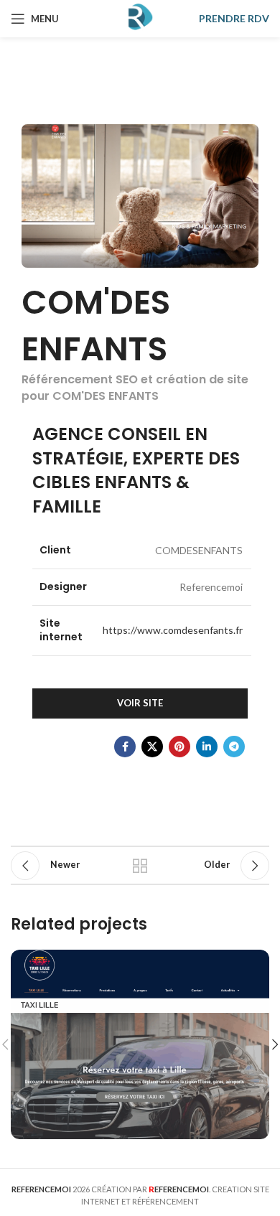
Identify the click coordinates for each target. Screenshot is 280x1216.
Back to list (140, 865)
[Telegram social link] (234, 746)
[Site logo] (140, 17)
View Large (256, 962)
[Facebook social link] (125, 746)
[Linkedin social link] (207, 746)
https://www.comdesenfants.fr (173, 630)
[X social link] (152, 746)
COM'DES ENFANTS (96, 325)
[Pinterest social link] (179, 746)
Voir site (140, 702)
